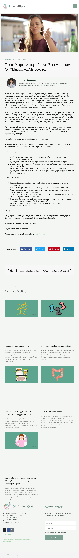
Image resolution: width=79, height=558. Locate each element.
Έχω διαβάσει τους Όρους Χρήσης (56, 532)
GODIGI (74, 555)
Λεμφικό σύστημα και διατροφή (17, 346)
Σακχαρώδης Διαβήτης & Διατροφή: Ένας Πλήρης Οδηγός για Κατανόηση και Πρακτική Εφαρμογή (20, 481)
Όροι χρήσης (7, 534)
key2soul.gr (40, 234)
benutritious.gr (13, 555)
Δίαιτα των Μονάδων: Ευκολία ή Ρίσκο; (56, 346)
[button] (26, 249)
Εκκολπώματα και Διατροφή (51, 412)
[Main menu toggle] (75, 6)
